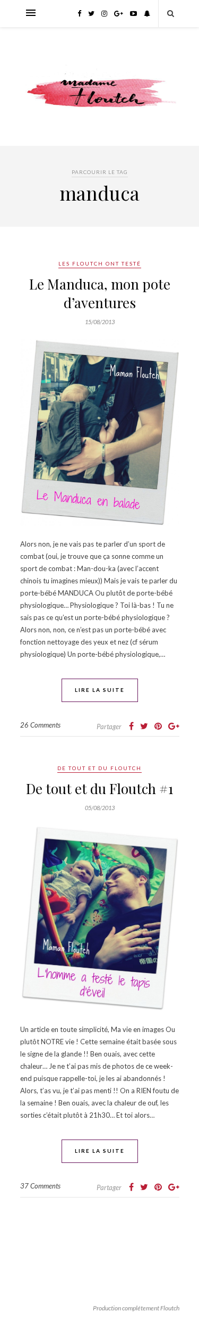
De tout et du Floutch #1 (100, 788)
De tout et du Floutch (99, 768)
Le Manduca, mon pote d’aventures (99, 293)
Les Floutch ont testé (99, 263)
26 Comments (40, 725)
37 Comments (40, 1186)
